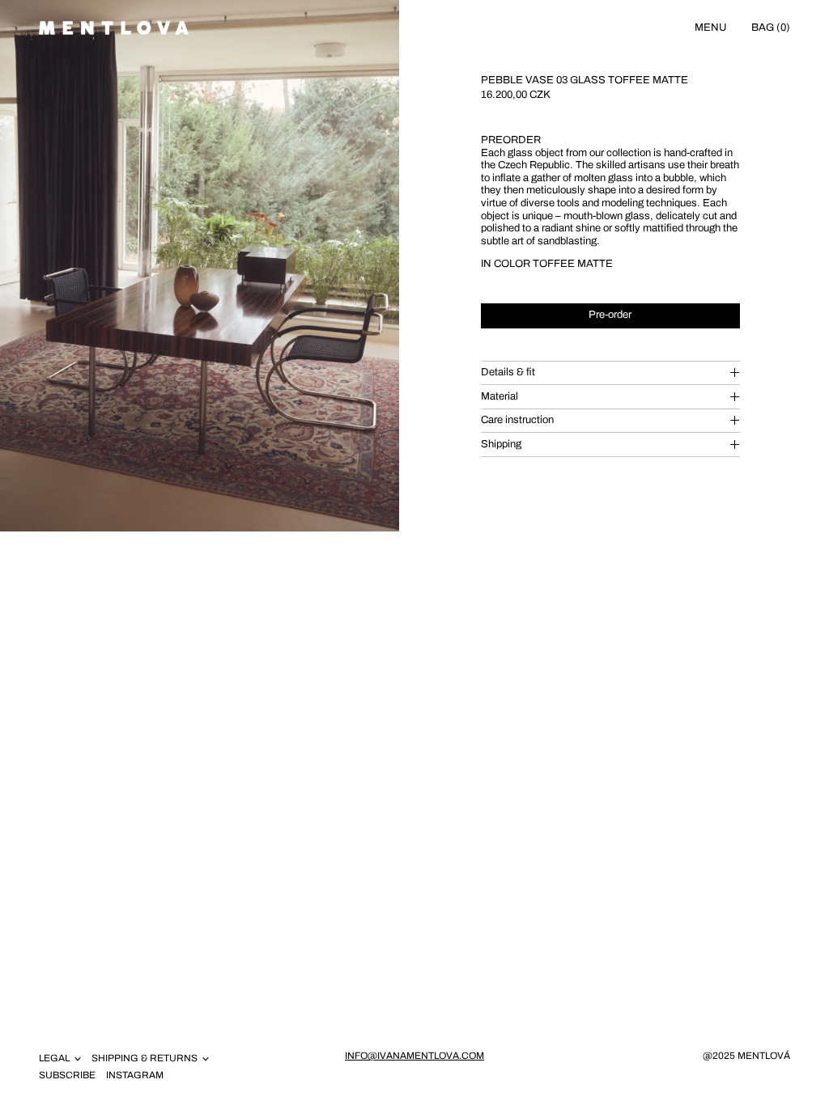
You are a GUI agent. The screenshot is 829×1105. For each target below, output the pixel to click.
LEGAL (54, 1058)
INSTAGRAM (135, 1075)
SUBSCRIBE (67, 1075)
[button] (199, 265)
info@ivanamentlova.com (414, 1055)
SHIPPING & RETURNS (144, 1058)
